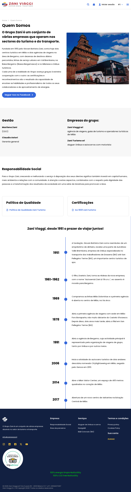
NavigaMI (82, 428)
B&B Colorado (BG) (86, 431)
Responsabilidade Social (60, 424)
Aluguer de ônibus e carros (89, 424)
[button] (127, 4)
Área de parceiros (58, 428)
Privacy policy (113, 424)
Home (4, 20)
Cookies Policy (114, 428)
